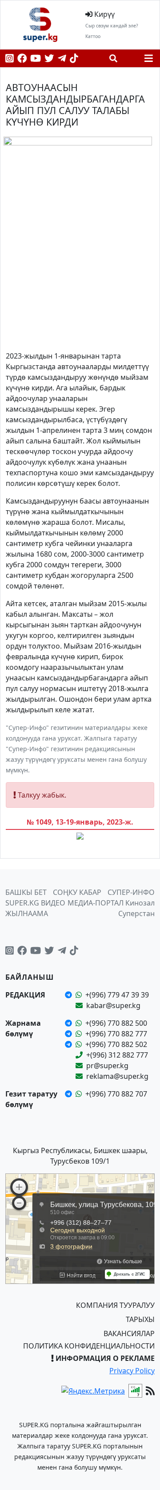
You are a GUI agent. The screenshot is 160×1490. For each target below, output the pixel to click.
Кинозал (140, 903)
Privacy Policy (132, 1370)
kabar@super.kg (113, 1005)
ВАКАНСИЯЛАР (129, 1333)
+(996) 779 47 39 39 (117, 995)
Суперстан (136, 913)
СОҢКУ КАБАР (77, 892)
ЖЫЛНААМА (26, 913)
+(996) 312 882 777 (117, 1055)
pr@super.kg (107, 1065)
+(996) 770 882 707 (116, 1094)
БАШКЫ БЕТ (26, 892)
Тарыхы (140, 1319)
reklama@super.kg (117, 1076)
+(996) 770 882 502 (116, 1044)
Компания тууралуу (115, 1305)
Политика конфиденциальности (89, 1346)
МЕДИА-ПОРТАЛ (96, 903)
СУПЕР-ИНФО (131, 892)
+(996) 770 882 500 (116, 1023)
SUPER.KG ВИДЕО (35, 903)
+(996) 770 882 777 (116, 1034)
